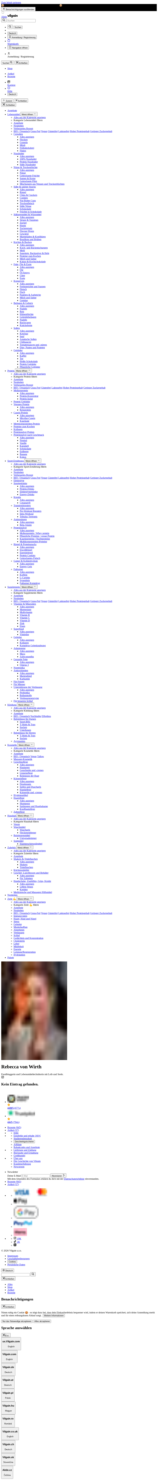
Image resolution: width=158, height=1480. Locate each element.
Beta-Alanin (26, 525)
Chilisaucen (25, 342)
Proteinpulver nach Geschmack (29, 435)
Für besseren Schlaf (23, 701)
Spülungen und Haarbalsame (34, 806)
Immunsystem (20, 916)
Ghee (22, 275)
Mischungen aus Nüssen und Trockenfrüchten (42, 184)
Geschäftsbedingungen (18, 1258)
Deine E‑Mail (14, 1175)
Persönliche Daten (16, 1264)
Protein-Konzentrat (29, 396)
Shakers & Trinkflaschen (26, 859)
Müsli (22, 145)
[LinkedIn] (15, 1245)
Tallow (40, 756)
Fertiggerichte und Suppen (33, 286)
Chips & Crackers (28, 195)
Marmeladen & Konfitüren (33, 236)
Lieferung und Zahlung (25, 1150)
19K (18, 1238)
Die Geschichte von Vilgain (27, 1161)
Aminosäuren (20, 519)
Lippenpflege (26, 773)
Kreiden (24, 889)
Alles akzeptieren (42, 1321)
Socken (23, 727)
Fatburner (18, 569)
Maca (22, 654)
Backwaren (25, 322)
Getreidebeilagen (28, 317)
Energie (17, 949)
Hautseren (25, 767)
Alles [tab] (9, 1284)
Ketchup (24, 333)
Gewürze (24, 234)
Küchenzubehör (21, 870)
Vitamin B (25, 615)
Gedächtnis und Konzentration (28, 938)
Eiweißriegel (26, 550)
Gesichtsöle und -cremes (32, 770)
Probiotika (25, 692)
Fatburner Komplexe (30, 583)
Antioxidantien (21, 670)
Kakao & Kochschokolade (33, 261)
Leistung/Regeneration (25, 952)
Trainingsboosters (22, 505)
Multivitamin (26, 612)
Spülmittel (18, 841)
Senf (22, 336)
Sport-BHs (25, 721)
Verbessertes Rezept (23, 128)
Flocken (24, 139)
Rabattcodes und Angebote (27, 1147)
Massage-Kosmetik (23, 759)
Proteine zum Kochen (30, 256)
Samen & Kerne (27, 178)
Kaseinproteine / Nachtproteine (35, 538)
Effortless (46, 716)
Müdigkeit (19, 946)
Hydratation (19, 954)
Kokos (23, 457)
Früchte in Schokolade (31, 211)
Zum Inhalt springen (11, 2)
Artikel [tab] (10, 1290)
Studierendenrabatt (23, 1138)
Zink (22, 623)
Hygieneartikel (21, 795)
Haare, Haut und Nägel (25, 918)
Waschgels (25, 830)
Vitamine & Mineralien (25, 604)
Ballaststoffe (26, 695)
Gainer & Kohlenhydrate (26, 561)
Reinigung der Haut (29, 775)
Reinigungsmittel (22, 835)
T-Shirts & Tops (27, 724)
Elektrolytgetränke (29, 491)
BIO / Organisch (22, 131)
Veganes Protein (21, 404)
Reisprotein (25, 410)
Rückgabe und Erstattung (26, 1153)
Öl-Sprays (25, 272)
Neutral (23, 440)
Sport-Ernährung (15, 461)
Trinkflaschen (26, 867)
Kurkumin (25, 678)
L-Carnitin (25, 577)
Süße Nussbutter (28, 164)
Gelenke (18, 637)
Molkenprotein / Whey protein (34, 533)
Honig (23, 225)
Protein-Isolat (26, 398)
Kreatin (17, 497)
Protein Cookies (27, 555)
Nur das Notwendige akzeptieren (16, 1321)
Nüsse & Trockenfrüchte (25, 167)
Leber (16, 943)
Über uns (18, 1158)
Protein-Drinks (27, 489)
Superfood (19, 629)
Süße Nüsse (25, 206)
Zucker (23, 222)
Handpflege (25, 789)
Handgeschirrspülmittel (31, 843)
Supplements (14, 587)
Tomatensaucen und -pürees (33, 344)
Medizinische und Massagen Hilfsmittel (33, 892)
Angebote (12, 110)
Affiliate (18, 1144)
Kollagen (18, 429)
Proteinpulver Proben (24, 432)
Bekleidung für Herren (25, 733)
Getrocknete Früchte (30, 175)
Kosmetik (12, 745)
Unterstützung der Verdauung (28, 687)
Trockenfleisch (27, 203)
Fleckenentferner (28, 832)
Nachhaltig (35, 716)
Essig (22, 278)
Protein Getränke (28, 364)
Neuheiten (19, 125)
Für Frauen (19, 681)
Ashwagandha (27, 656)
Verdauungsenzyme (29, 698)
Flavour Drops (27, 231)
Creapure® (25, 502)
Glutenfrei (53, 131)
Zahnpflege (19, 812)
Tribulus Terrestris (28, 516)
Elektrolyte (19, 480)
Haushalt (12, 815)
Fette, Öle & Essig (22, 264)
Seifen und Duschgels (30, 787)
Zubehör (11, 847)
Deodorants (25, 784)
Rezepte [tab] (11, 1292)
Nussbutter (19, 153)
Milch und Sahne (28, 258)
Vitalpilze (24, 634)
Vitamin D (25, 620)
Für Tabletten (26, 878)
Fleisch (23, 289)
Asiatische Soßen (28, 339)
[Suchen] (3, 20)
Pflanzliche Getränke (30, 367)
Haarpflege (19, 798)
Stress (16, 921)
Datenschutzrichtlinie (74, 1179)
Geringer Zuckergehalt (101, 131)
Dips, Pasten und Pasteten (32, 347)
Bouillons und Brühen (30, 239)
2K (18, 1242)
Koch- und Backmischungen (34, 247)
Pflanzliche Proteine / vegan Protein (37, 536)
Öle (21, 270)
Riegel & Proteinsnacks (25, 544)
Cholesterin (19, 941)
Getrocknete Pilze (28, 181)
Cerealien (18, 134)
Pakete (10, 957)
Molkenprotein (21, 390)
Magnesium (25, 609)
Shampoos (25, 803)
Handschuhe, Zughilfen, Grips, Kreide (32, 881)
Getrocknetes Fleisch (30, 558)
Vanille (23, 443)
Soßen (17, 328)
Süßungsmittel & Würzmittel (27, 214)
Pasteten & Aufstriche (30, 295)
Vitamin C (25, 617)
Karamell (24, 446)
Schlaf (17, 935)
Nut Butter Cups (28, 200)
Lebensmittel (14, 114)
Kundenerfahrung (22, 1164)
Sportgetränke (20, 483)
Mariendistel (26, 676)
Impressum (12, 1256)
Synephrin (25, 580)
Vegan (44, 131)
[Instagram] (2, 1077)
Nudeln (23, 308)
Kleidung (12, 705)
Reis (22, 311)
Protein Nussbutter (29, 161)
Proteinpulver (20, 527)
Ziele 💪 (12, 899)
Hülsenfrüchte (26, 314)
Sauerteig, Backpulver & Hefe (34, 253)
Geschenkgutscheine (24, 1141)
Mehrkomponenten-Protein (27, 423)
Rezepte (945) (14, 1127)
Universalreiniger (28, 838)
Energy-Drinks (27, 494)
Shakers (23, 864)
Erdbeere (24, 451)
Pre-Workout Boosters (30, 511)
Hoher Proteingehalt (79, 131)
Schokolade (25, 209)
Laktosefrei (63, 131)
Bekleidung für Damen (25, 719)
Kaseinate (24, 421)
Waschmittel (19, 827)
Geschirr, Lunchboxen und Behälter (31, 873)
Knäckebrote (26, 325)
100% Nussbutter (28, 159)
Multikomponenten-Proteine (33, 541)
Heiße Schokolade (29, 361)
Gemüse (24, 300)
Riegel (23, 192)
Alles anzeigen (27, 137)
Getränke (18, 350)
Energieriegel (26, 552)
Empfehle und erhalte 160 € (27, 1135)
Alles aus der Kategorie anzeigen (30, 117)
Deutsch (12, 94)
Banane (23, 454)
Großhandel (19, 1155)
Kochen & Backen (23, 242)
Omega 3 (24, 665)
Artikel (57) (13, 1130)
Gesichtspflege (21, 762)
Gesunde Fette (21, 659)
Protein (11, 370)
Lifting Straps (26, 886)
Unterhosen (25, 730)
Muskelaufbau (20, 927)
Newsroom (19, 1166)
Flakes (23, 150)
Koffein (23, 575)
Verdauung (19, 932)
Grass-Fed (35, 131)
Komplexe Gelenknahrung (33, 645)
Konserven (19, 281)
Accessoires (19, 741)
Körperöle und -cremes (31, 792)
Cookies (24, 198)
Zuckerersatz (26, 228)
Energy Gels (26, 566)
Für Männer (19, 684)
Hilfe (16, 1133)
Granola (24, 142)
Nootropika (19, 667)
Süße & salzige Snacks (25, 186)
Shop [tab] (9, 1287)
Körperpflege (20, 778)
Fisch (22, 292)
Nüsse (23, 173)
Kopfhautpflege (27, 809)
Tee (21, 358)
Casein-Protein (21, 412)
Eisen (22, 626)
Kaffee (23, 356)
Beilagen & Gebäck (23, 303)
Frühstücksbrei (27, 148)
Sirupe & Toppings (29, 220)
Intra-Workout (26, 514)
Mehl (22, 250)
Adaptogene (19, 648)
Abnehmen (19, 930)
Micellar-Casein (27, 418)
